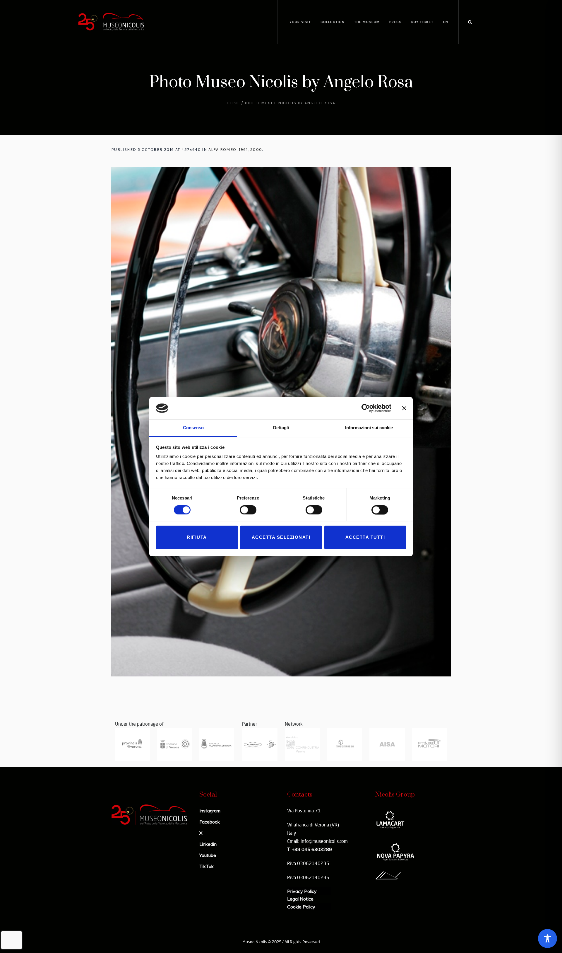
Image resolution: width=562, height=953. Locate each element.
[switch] (248, 509)
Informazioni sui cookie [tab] (369, 427)
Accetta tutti (365, 537)
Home (233, 102)
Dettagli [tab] (281, 427)
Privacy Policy (302, 891)
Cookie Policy (301, 907)
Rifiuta (197, 537)
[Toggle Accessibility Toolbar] (547, 938)
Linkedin (208, 844)
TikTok (206, 866)
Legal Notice (300, 899)
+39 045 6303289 (312, 849)
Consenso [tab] (193, 427)
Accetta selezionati (281, 537)
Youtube (207, 855)
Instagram (209, 811)
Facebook (209, 822)
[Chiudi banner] (404, 408)
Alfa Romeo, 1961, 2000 (235, 149)
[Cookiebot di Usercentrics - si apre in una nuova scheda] (365, 408)
